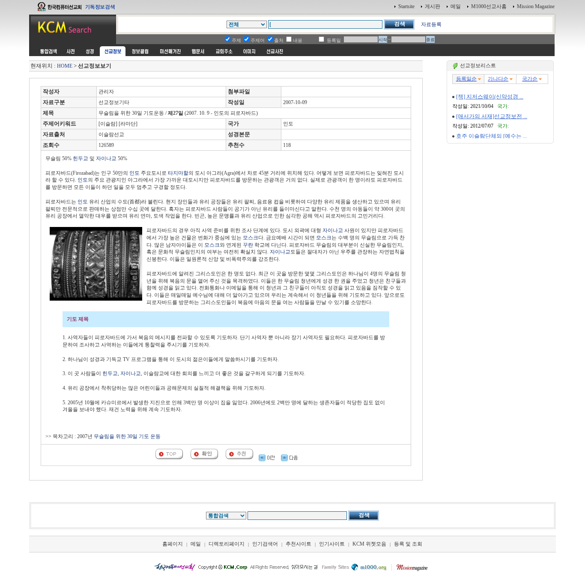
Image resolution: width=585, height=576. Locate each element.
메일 (456, 6)
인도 (134, 173)
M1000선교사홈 (489, 6)
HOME (64, 66)
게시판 (432, 6)
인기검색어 (265, 544)
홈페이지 (172, 544)
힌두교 (80, 158)
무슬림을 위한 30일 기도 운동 (127, 436)
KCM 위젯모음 (369, 544)
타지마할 (178, 173)
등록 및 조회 (408, 544)
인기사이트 (332, 544)
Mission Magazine (536, 6)
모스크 (250, 238)
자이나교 (106, 158)
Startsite (406, 6)
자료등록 (431, 24)
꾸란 (248, 245)
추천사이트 (298, 544)
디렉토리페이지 (227, 544)
